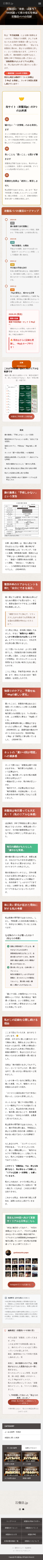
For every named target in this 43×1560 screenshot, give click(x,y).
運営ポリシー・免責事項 (23, 1548)
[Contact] (23, 1509)
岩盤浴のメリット (31, 1528)
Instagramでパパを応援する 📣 (21, 1285)
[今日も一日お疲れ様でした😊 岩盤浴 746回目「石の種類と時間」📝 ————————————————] (28, 1261)
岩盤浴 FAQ (32, 1534)
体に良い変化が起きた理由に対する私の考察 (21, 468)
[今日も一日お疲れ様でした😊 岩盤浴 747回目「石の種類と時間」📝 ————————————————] (21, 1261)
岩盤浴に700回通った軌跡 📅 (21, 416)
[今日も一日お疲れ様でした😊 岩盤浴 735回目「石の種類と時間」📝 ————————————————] (35, 1274)
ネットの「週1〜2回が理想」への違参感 (19, 453)
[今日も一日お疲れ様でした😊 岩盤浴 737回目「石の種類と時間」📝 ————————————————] (21, 1274)
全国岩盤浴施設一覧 (11, 1541)
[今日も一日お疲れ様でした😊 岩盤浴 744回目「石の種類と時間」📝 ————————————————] (8, 1267)
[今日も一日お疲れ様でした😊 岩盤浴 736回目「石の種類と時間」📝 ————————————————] (28, 1274)
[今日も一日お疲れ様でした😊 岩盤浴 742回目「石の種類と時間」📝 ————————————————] (21, 1267)
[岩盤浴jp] (14, 3)
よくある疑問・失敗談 (13, 1432)
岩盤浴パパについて (32, 1541)
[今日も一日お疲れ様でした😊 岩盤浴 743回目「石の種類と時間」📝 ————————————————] (15, 1267)
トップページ (11, 1521)
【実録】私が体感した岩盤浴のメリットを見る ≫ (23, 1402)
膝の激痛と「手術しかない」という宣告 (19, 435)
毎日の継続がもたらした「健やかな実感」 (21, 464)
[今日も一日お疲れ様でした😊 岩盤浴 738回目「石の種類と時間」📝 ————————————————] (15, 1274)
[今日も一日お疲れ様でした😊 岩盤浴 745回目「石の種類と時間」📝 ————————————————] (35, 1261)
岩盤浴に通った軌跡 (12, 1438)
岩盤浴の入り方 (11, 1534)
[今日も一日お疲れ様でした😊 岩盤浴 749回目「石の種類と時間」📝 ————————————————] (8, 1261)
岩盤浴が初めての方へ (32, 1521)
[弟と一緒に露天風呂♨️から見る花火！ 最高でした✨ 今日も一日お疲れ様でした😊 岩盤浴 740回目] (35, 1267)
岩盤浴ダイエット (11, 1528)
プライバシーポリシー (22, 1551)
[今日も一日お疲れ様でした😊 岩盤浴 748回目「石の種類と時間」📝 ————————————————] (15, 1261)
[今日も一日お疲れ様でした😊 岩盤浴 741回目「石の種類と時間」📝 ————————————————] (28, 1267)
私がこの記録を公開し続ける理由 (17, 473)
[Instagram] (20, 1509)
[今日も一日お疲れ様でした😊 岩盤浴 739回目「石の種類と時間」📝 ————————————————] (8, 1274)
